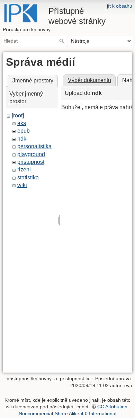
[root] (18, 115)
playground (31, 154)
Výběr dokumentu (89, 80)
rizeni (24, 169)
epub (23, 131)
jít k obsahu (119, 6)
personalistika (34, 146)
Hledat (62, 40)
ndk (21, 139)
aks (21, 123)
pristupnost (30, 162)
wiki (22, 185)
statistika (28, 177)
